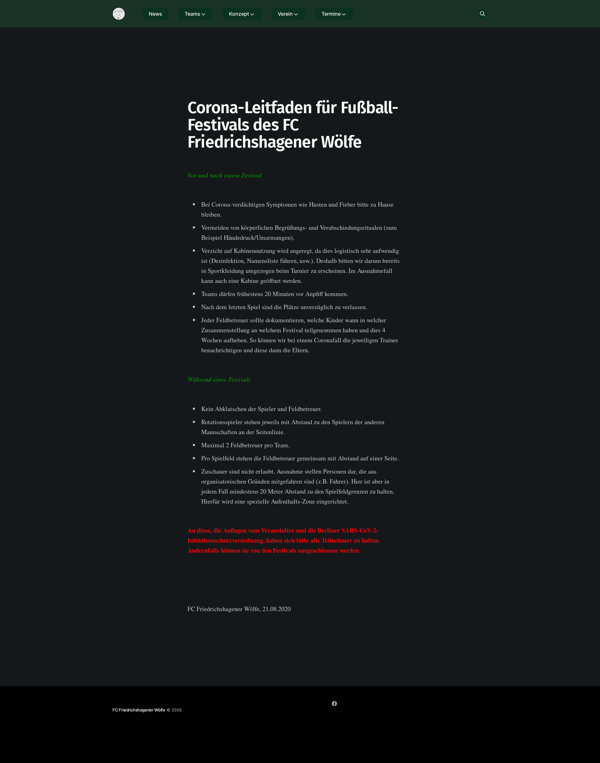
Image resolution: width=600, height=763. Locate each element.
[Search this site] (483, 14)
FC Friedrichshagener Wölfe (138, 709)
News (155, 14)
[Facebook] (334, 703)
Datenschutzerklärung (359, 715)
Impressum (320, 715)
